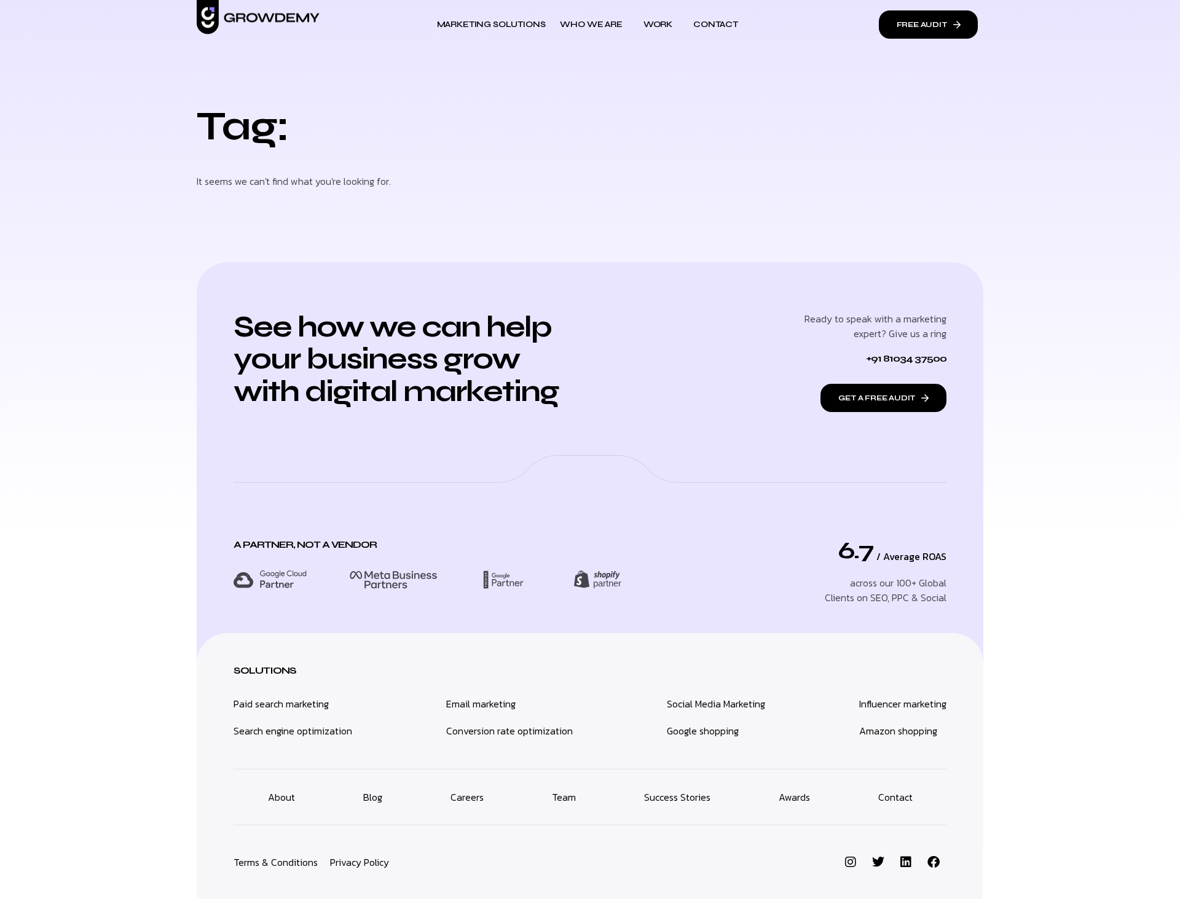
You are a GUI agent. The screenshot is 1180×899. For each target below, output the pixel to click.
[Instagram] (850, 862)
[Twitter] (878, 862)
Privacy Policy (359, 862)
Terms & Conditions (276, 862)
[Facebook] (933, 862)
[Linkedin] (906, 862)
